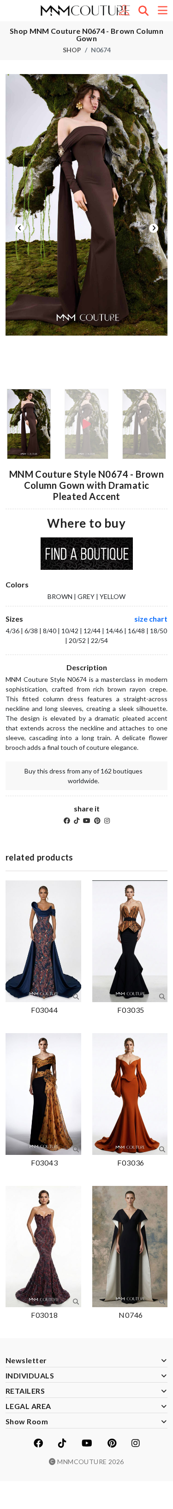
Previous (19, 228)
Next (153, 228)
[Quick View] (76, 996)
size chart (150, 618)
